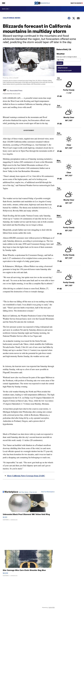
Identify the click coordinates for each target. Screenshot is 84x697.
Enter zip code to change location (67, 57)
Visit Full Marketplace (47, 492)
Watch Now (76, 3)
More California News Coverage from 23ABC (26, 475)
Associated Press (16, 90)
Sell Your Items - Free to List (28, 492)
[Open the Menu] (3, 3)
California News (11, 18)
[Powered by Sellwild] (51, 607)
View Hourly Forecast (64, 70)
